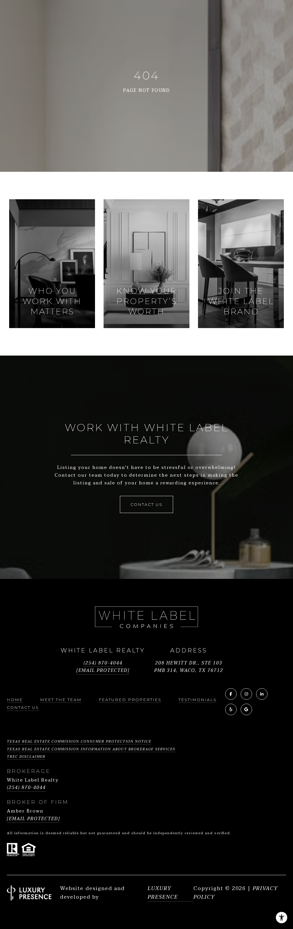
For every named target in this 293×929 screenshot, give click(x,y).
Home (15, 700)
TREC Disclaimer (26, 757)
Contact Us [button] (146, 504)
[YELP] (231, 709)
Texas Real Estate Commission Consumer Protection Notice (79, 741)
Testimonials (198, 700)
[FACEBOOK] (231, 694)
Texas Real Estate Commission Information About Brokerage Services (91, 749)
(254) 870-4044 (103, 663)
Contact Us (23, 707)
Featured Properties (130, 700)
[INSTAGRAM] (246, 694)
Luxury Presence (163, 893)
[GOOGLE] (246, 709)
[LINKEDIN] (262, 694)
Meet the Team (61, 700)
